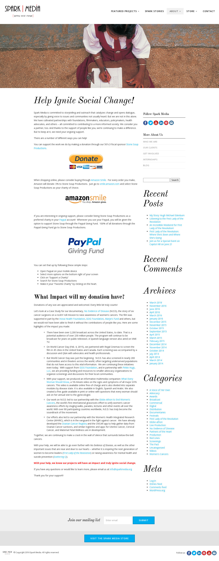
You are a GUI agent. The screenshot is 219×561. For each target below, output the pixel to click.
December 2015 (158, 321)
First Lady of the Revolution (164, 418)
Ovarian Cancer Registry (74, 423)
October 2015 (157, 328)
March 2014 (156, 360)
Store (190, 11)
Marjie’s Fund (112, 318)
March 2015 (156, 337)
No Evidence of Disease (96, 311)
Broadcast (155, 399)
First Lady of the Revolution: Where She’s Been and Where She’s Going (165, 234)
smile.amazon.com (109, 183)
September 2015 (158, 331)
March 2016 (156, 315)
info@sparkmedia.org (121, 469)
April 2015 (155, 334)
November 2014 (158, 347)
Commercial (156, 402)
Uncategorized (157, 447)
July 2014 (154, 353)
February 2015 (157, 341)
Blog (146, 165)
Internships (150, 159)
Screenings (155, 441)
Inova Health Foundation (72, 318)
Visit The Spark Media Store (109, 538)
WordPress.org (157, 490)
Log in (153, 480)
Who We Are (150, 141)
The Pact (154, 444)
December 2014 (158, 344)
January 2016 (156, 318)
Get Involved (151, 153)
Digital (153, 406)
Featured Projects (124, 11)
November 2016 (158, 305)
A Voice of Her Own (160, 389)
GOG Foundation (95, 318)
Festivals (154, 415)
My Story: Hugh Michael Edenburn (167, 215)
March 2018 (156, 302)
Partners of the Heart (161, 431)
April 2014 (155, 357)
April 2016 (155, 312)
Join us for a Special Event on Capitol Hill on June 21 (165, 242)
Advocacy (155, 393)
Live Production (158, 425)
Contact (209, 11)
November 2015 (158, 325)
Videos (153, 450)
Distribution (156, 409)
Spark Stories (154, 11)
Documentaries (158, 412)
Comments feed (158, 487)
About (174, 11)
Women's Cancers (159, 454)
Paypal (62, 219)
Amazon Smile (98, 180)
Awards (153, 396)
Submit (143, 520)
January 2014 (156, 363)
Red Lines (155, 438)
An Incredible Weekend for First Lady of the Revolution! (166, 226)
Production (155, 434)
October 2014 (157, 350)
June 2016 (155, 309)
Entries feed (156, 483)
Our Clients (150, 147)
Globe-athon (156, 422)
